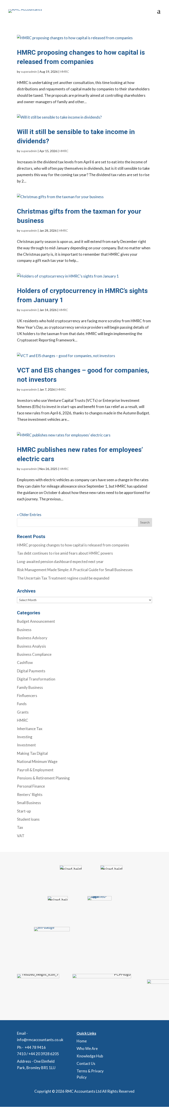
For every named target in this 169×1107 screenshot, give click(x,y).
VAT (20, 835)
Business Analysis (31, 646)
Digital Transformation (36, 679)
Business (24, 629)
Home (82, 1041)
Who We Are (87, 1048)
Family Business (30, 687)
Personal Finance (31, 786)
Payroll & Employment (35, 770)
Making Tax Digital (32, 753)
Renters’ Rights (29, 794)
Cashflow (25, 662)
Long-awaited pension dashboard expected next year (60, 561)
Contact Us (86, 1063)
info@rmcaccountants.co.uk (40, 1039)
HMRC (64, 71)
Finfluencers (27, 695)
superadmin (29, 71)
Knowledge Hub (90, 1056)
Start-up (24, 811)
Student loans (28, 819)
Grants (23, 712)
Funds (22, 703)
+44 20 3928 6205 (43, 1053)
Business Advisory (32, 638)
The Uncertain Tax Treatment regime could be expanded (63, 578)
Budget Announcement (36, 621)
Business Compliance (34, 654)
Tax (20, 827)
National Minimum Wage (37, 761)
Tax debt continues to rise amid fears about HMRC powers (65, 553)
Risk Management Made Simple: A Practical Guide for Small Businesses (75, 569)
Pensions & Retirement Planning (43, 778)
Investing (24, 736)
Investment (26, 745)
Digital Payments (31, 671)
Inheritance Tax (29, 728)
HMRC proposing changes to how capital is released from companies (73, 545)
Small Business (29, 802)
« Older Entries (29, 514)
